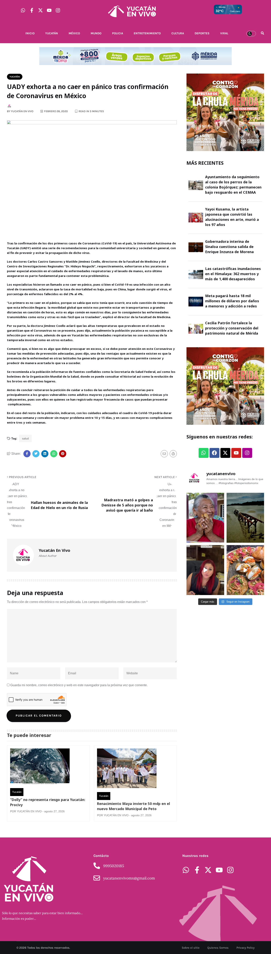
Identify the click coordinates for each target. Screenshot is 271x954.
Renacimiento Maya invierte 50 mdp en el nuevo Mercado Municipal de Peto (133, 806)
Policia (117, 33)
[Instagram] (58, 10)
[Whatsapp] (23, 10)
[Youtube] (49, 10)
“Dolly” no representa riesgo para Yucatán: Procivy (47, 802)
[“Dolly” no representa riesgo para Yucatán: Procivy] (40, 767)
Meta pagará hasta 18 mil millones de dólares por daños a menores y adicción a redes (232, 300)
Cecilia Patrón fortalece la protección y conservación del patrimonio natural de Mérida (231, 328)
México (74, 33)
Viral (224, 33)
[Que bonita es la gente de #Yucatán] (205, 518)
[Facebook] (214, 453)
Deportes (202, 33)
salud (25, 438)
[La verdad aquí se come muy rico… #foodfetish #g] (245, 570)
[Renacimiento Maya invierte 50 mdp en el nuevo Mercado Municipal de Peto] (127, 769)
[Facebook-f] (31, 10)
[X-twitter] (40, 10)
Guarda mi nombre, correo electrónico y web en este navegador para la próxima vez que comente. (79, 685)
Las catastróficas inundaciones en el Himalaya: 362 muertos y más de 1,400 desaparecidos (233, 273)
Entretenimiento (147, 33)
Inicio (30, 33)
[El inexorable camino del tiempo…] (245, 518)
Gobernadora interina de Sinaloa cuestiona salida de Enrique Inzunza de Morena (229, 246)
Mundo (96, 33)
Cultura (177, 33)
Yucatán (51, 33)
